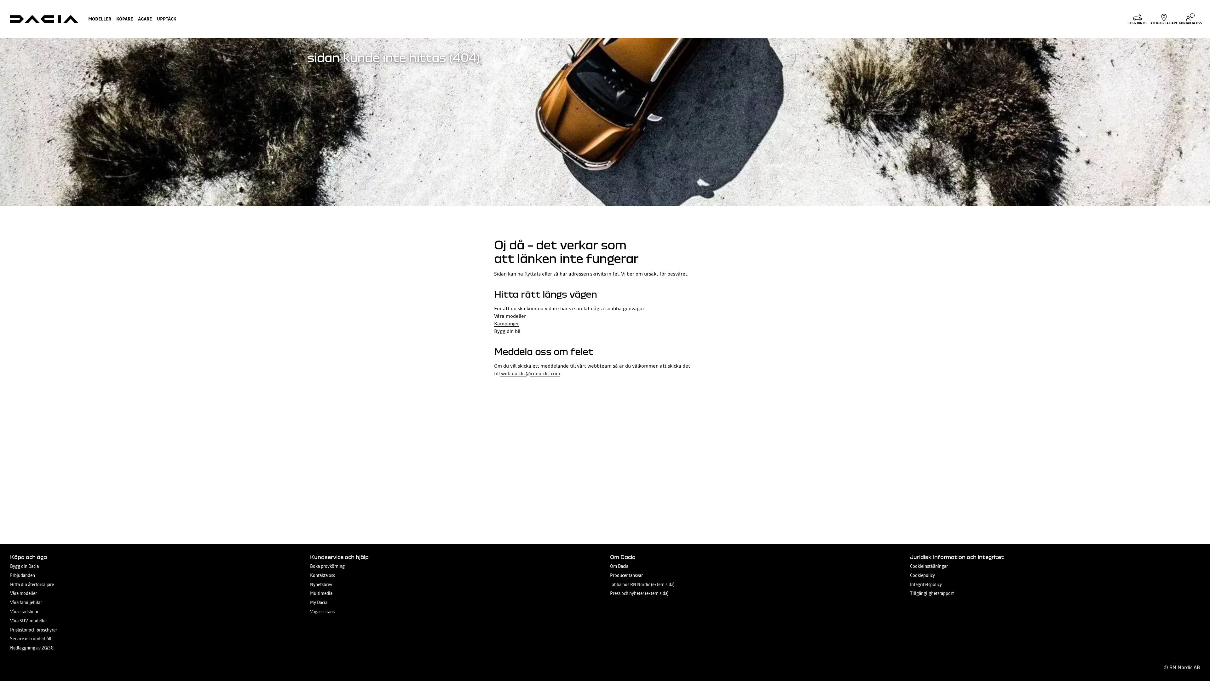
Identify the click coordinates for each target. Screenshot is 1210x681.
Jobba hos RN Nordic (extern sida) (642, 584)
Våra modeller (510, 315)
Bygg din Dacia (24, 566)
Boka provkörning (327, 566)
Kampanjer (506, 323)
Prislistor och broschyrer (33, 630)
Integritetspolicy (926, 584)
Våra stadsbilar (24, 611)
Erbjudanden (22, 575)
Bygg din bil (507, 331)
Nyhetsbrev (321, 584)
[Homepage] (44, 19)
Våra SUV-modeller (28, 621)
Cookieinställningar (929, 566)
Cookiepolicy (922, 575)
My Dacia (318, 602)
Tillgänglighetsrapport (932, 593)
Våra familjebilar (26, 602)
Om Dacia (619, 566)
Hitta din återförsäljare (32, 584)
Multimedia (321, 593)
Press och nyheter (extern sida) (639, 593)
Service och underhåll (30, 639)
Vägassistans (322, 611)
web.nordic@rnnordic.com (530, 373)
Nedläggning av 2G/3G (32, 648)
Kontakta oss (322, 575)
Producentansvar (626, 575)
